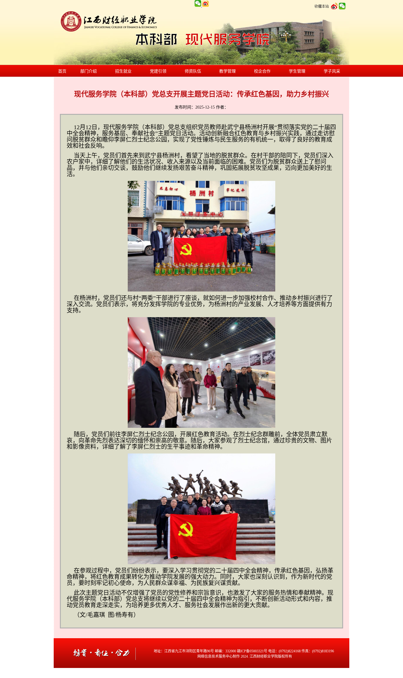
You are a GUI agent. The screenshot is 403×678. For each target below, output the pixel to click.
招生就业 (123, 71)
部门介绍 (88, 71)
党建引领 (158, 71)
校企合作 (262, 71)
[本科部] (102, 667)
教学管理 (227, 71)
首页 (62, 71)
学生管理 (297, 71)
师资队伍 (193, 71)
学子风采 (332, 71)
